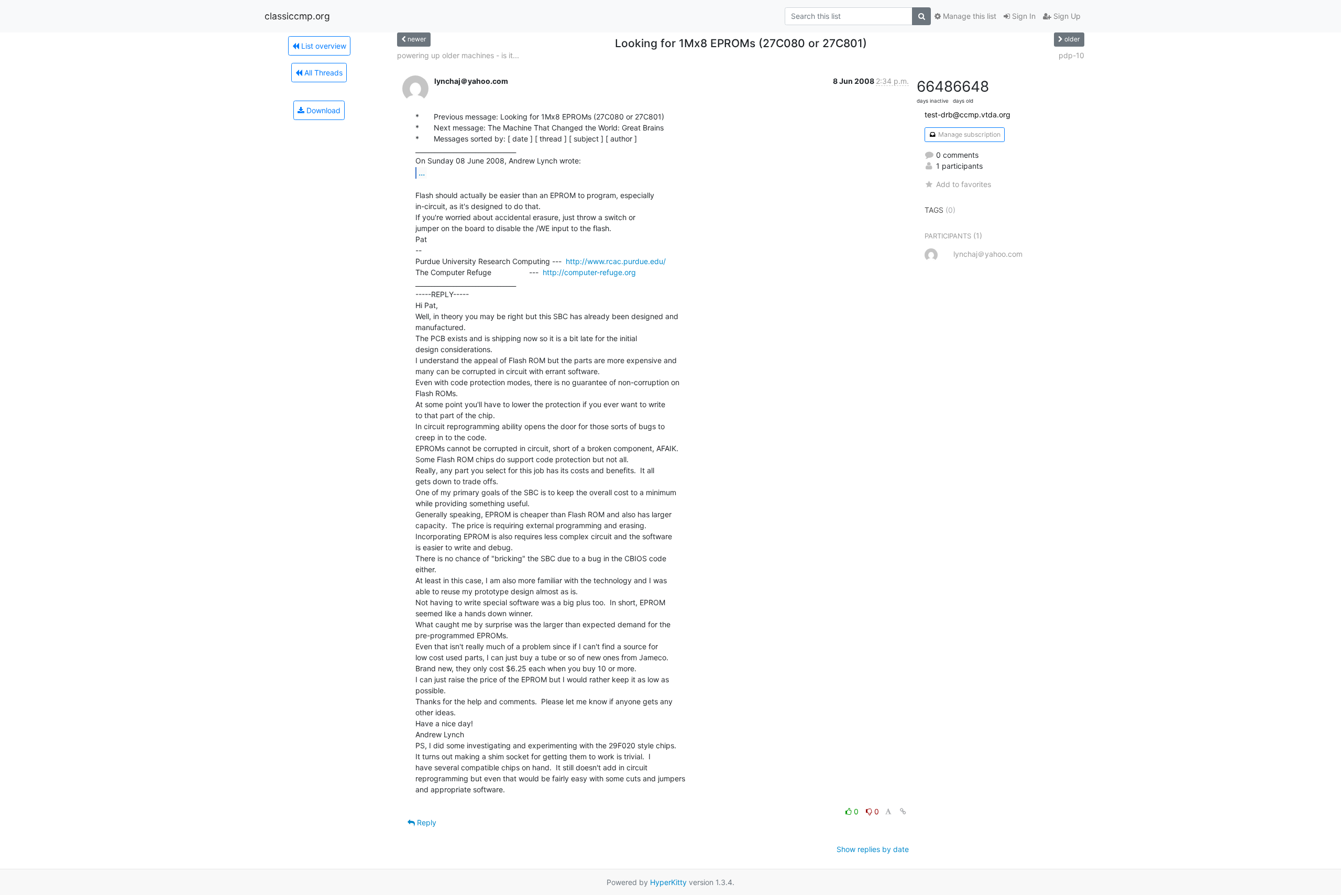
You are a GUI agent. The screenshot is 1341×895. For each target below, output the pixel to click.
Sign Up (1066, 16)
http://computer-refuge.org (589, 272)
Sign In (1023, 16)
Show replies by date (873, 849)
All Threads (322, 72)
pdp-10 (1071, 55)
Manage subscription (969, 134)
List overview (322, 45)
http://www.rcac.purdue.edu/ (616, 261)
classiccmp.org (297, 15)
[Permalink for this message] (903, 811)
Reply (425, 822)
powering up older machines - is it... (458, 55)
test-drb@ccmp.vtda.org (967, 114)
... (422, 172)
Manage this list (968, 16)
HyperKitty (668, 882)
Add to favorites (963, 184)
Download (322, 110)
